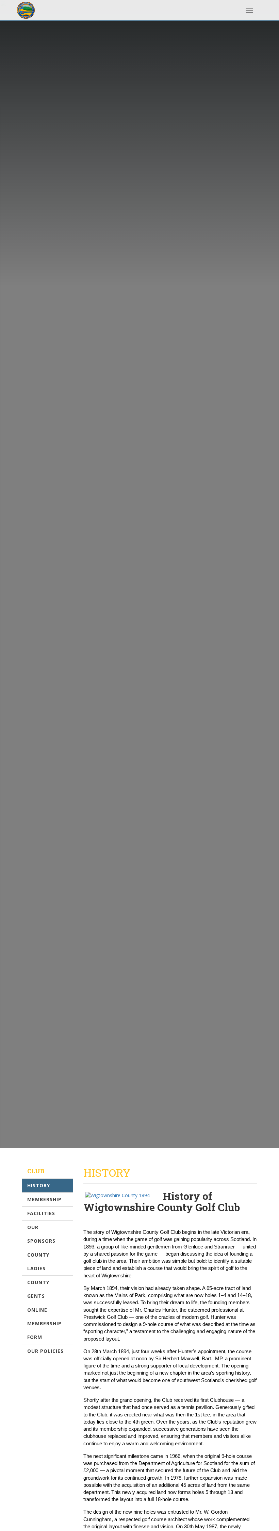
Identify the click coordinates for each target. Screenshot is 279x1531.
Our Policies (45, 1351)
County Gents (38, 1289)
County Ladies (38, 1262)
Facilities (41, 1213)
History (38, 1185)
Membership (44, 1199)
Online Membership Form (44, 1323)
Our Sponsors (41, 1234)
